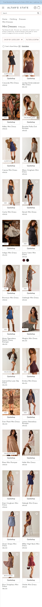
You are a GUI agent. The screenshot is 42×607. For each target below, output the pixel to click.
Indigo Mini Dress (9, 253)
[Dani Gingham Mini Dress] (11, 483)
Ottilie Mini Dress (29, 585)
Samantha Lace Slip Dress (10, 382)
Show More (21, 595)
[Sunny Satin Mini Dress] (31, 233)
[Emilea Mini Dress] (31, 361)
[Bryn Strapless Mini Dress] (11, 565)
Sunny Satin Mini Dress (29, 254)
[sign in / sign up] (35, 7)
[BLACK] (27, 260)
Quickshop (11, 78)
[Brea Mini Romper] (11, 443)
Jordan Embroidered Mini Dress (30, 84)
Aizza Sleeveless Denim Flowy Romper (9, 340)
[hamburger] (3, 7)
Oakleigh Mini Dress (30, 298)
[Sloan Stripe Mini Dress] (11, 524)
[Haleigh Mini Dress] (31, 483)
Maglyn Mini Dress (29, 338)
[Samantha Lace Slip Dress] (11, 361)
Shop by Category (12, 40)
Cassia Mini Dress (9, 170)
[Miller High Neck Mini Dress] (31, 524)
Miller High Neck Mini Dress (31, 545)
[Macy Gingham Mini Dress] (31, 150)
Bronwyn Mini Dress (10, 298)
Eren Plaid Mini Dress (11, 422)
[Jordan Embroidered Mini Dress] (31, 63)
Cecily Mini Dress (9, 212)
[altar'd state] (18, 7)
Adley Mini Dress (9, 127)
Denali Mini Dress (29, 212)
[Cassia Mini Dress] (11, 150)
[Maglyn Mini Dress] (31, 319)
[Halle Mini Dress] (31, 443)
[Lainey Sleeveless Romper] (31, 402)
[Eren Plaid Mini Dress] (11, 402)
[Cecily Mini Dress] (11, 192)
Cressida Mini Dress (10, 83)
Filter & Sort (31, 40)
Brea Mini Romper (9, 462)
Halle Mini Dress (29, 462)
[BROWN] (24, 260)
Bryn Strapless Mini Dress (10, 585)
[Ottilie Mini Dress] (31, 565)
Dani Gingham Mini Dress (10, 504)
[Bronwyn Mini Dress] (11, 278)
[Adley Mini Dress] (11, 107)
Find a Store (25, 46)
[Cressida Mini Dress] (11, 63)
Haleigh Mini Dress (30, 503)
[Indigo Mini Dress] (11, 233)
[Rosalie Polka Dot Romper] (31, 107)
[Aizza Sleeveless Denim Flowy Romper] (11, 319)
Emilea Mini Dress (29, 381)
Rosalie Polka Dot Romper (29, 127)
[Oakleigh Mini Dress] (31, 278)
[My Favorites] (17, 53)
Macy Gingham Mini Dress (30, 171)
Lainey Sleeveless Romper (29, 422)
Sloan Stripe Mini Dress (9, 545)
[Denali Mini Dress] (31, 192)
